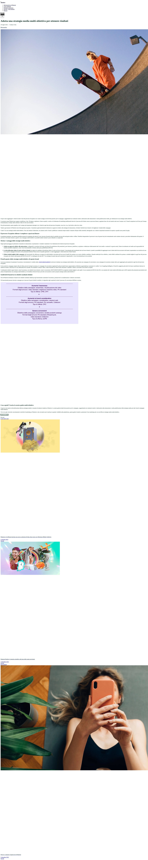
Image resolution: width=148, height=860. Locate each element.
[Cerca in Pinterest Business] (2, 16)
